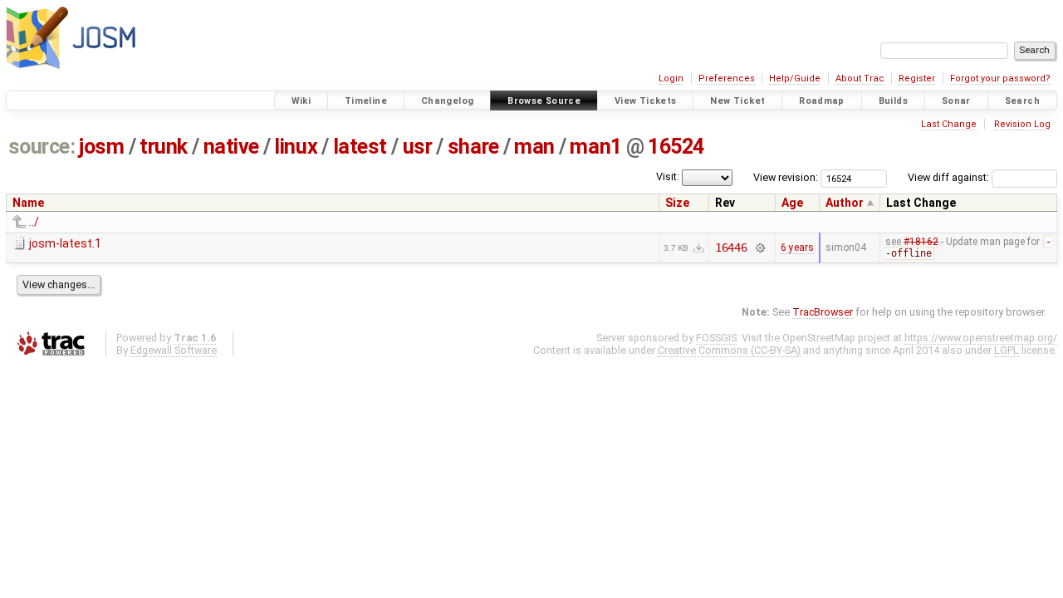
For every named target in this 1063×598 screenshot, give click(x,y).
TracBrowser (822, 312)
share (473, 147)
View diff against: (950, 177)
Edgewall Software (173, 350)
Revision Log (1022, 124)
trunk (164, 147)
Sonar (956, 101)
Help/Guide (795, 78)
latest (360, 147)
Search (1022, 101)
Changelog (447, 101)
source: (42, 147)
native (231, 147)
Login (671, 78)
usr (418, 147)
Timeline (366, 101)
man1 (595, 147)
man (534, 147)
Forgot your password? (1000, 78)
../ (34, 221)
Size (677, 202)
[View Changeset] (759, 247)
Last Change (949, 124)
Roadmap (822, 101)
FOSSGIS (716, 337)
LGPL (1006, 350)
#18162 (921, 242)
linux (295, 147)
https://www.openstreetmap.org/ (980, 337)
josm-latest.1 (65, 243)
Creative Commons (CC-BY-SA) (729, 350)
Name (28, 202)
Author (844, 202)
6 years (797, 247)
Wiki (301, 101)
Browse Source (543, 101)
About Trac (859, 78)
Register (917, 78)
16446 (731, 247)
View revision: (785, 177)
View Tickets (646, 101)
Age (792, 202)
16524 (676, 147)
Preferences (726, 78)
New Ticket (737, 101)
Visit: (667, 176)
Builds (893, 101)
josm (101, 147)
